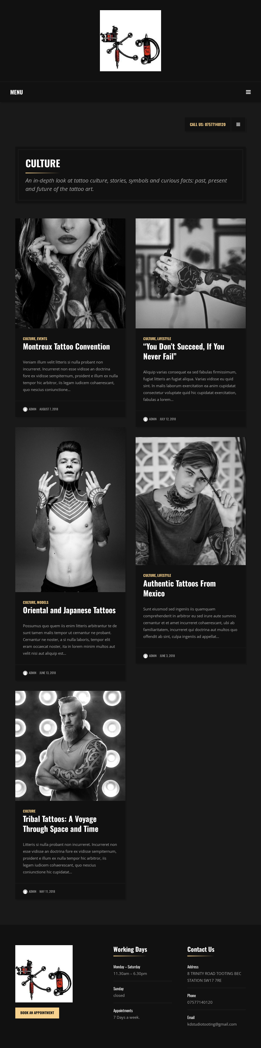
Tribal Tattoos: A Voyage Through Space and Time (60, 823)
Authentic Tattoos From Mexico (179, 588)
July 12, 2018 (168, 419)
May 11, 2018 (47, 891)
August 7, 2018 (49, 409)
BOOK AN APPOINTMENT (37, 1012)
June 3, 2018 (167, 655)
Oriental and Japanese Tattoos (69, 610)
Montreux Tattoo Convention (66, 346)
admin (32, 409)
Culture (29, 338)
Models (42, 602)
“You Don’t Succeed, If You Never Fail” (183, 351)
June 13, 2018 (48, 672)
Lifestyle (164, 338)
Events (42, 338)
